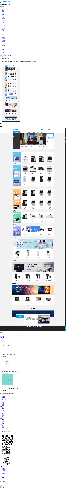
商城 (3, 52)
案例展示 (3, 27)
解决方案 (3, 34)
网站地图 (3, 478)
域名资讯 (3, 421)
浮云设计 (3, 10)
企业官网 (4, 28)
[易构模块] (7, 368)
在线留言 (4, 45)
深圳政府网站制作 (4, 468)
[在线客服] (34, 460)
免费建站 (3, 11)
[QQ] (34, 451)
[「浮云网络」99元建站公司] (5, 2)
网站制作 (4, 22)
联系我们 (3, 477)
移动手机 (3, 408)
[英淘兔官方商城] (7, 385)
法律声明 (4, 46)
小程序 (4, 51)
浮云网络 (3, 9)
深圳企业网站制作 (4, 469)
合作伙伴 (4, 19)
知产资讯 (4, 40)
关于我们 (3, 14)
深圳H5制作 (3, 473)
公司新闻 (4, 41)
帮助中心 (3, 49)
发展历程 (4, 17)
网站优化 (4, 38)
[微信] (34, 440)
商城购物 (4, 30)
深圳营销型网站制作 (4, 470)
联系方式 (4, 44)
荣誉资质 (4, 18)
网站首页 (5, 55)
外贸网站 (3, 415)
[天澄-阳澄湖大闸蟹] (7, 351)
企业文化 (3, 402)
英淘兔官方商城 (4, 386)
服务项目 (3, 20)
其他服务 (4, 25)
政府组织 (4, 29)
